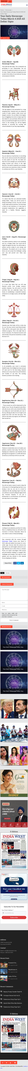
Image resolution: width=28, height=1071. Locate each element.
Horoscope (8, 10)
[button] (14, 708)
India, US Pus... (12, 976)
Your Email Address (7, 910)
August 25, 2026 (13, 965)
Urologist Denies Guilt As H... (11, 995)
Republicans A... (13, 969)
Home (2, 10)
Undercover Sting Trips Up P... (12, 999)
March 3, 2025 (6, 38)
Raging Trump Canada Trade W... (12, 991)
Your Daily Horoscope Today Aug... (13, 647)
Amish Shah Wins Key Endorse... (12, 1003)
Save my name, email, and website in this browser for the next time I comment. (9, 615)
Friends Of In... (12, 963)
